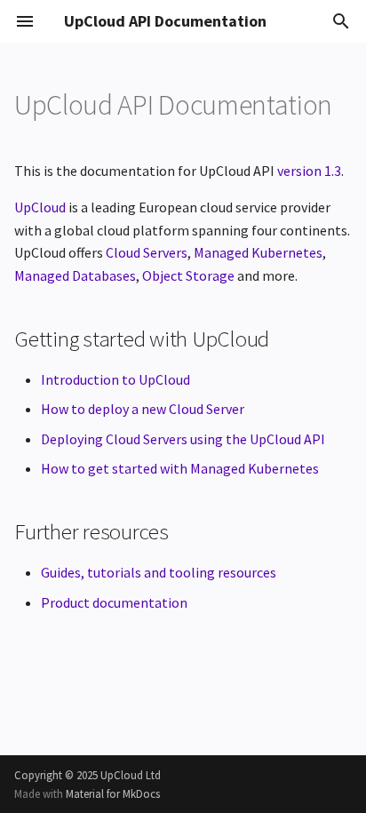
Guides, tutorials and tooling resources (158, 572)
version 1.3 (309, 170)
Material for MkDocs (113, 793)
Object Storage (188, 275)
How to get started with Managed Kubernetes (180, 468)
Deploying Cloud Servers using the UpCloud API (183, 439)
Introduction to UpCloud (115, 379)
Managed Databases (75, 275)
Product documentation (114, 602)
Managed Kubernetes (258, 252)
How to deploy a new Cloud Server (142, 409)
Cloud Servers (146, 252)
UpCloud (40, 207)
